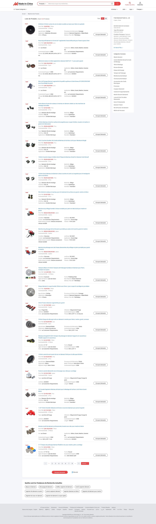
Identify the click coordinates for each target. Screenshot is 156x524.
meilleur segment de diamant (64, 487)
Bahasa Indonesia (79, 511)
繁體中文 (47, 509)
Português (77, 509)
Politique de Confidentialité (76, 507)
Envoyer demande (101, 34)
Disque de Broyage (119, 70)
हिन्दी (114, 509)
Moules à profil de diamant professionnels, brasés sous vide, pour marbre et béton (61, 426)
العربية (102, 509)
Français (59, 509)
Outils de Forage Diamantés (121, 92)
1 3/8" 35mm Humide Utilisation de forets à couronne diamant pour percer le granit (61, 408)
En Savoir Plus (118, 47)
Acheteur (113, 9)
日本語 (53, 509)
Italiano (83, 509)
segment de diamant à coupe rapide (56, 495)
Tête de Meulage (118, 64)
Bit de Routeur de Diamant (121, 107)
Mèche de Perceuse (119, 110)
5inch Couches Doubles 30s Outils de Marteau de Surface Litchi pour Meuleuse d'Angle (62, 140)
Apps (130, 9)
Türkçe (125, 509)
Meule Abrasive (118, 57)
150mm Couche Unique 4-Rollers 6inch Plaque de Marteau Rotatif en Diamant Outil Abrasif (63, 157)
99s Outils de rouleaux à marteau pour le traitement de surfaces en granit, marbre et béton (63, 192)
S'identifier (140, 5)
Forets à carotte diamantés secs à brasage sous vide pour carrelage (57, 371)
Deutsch (71, 509)
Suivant (85, 463)
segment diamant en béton (71, 491)
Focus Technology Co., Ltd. (77, 514)
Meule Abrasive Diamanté (121, 94)
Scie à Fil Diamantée (119, 102)
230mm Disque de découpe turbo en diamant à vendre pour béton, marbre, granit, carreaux (63, 319)
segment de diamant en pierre (34, 491)
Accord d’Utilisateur (63, 507)
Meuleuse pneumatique (120, 76)
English (35, 509)
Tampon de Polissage (120, 73)
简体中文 (41, 509)
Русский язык (90, 509)
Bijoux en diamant (31, 487)
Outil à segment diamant (82, 487)
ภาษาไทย (119, 509)
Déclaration (54, 507)
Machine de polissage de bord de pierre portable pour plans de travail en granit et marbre (62, 229)
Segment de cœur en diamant (34, 495)
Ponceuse (116, 86)
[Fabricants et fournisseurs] (23, 4)
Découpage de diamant (45, 487)
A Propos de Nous (44, 507)
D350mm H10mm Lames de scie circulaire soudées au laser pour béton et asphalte (61, 24)
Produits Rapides (105, 507)
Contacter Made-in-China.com (92, 507)
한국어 (97, 509)
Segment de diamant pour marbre (91, 491)
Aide (124, 9)
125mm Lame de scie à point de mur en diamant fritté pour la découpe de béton (60, 354)
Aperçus (114, 507)
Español (65, 509)
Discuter (75, 472)
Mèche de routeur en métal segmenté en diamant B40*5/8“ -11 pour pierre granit (60, 61)
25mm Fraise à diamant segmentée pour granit (51, 303)
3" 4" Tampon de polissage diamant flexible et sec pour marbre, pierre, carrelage (60, 445)
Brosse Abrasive (118, 67)
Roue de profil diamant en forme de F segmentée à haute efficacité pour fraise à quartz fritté (63, 40)
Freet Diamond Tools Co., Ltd (122, 18)
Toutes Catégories (20, 9)
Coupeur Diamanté (119, 89)
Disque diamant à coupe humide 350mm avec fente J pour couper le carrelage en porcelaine (63, 286)
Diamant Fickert (118, 105)
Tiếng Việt (131, 509)
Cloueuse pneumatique (120, 78)
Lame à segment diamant (53, 491)
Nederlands (108, 509)
